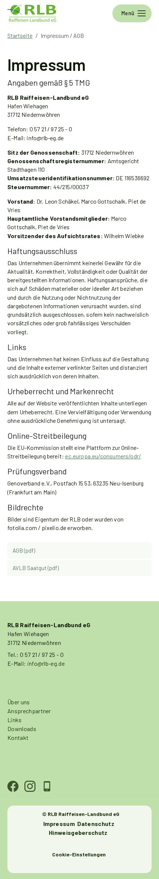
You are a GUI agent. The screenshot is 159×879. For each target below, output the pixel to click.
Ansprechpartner (29, 710)
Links (14, 719)
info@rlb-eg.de (46, 663)
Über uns (18, 701)
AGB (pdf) (24, 550)
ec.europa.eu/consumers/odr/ (103, 456)
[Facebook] (13, 786)
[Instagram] (30, 786)
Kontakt (17, 737)
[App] (47, 786)
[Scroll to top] (143, 863)
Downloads (21, 728)
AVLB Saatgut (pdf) (36, 567)
